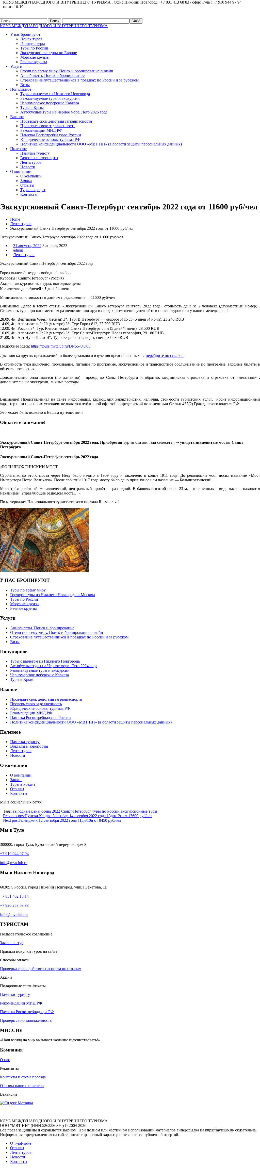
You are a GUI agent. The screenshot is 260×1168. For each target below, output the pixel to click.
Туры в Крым (32, 107)
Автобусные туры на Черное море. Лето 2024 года (53, 666)
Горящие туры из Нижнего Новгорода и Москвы (52, 595)
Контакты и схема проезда (23, 1077)
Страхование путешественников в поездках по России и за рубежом (79, 80)
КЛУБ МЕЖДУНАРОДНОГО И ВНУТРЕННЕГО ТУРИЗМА (54, 26)
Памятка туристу (35, 153)
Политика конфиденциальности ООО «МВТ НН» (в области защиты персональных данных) (101, 144)
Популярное (20, 89)
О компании (20, 171)
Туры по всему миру (28, 590)
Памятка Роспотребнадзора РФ (27, 1012)
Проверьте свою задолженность (47, 126)
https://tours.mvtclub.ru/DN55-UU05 (60, 346)
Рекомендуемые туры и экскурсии (50, 98)
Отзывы (27, 185)
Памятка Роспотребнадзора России (50, 135)
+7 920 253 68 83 (14, 905)
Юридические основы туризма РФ (50, 139)
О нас (5, 1060)
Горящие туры (32, 43)
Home (15, 219)
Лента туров (31, 162)
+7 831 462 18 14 (14, 896)
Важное (17, 116)
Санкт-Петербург (76, 811)
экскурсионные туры (139, 811)
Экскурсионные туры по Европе (48, 53)
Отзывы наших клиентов (22, 1085)
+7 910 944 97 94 (14, 853)
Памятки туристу (15, 994)
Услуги (16, 66)
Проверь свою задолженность (36, 704)
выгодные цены (26, 811)
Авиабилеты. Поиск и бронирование (52, 75)
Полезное (18, 148)
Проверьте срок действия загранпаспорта (56, 121)
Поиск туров (31, 39)
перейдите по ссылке (165, 355)
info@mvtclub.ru (13, 863)
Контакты (28, 194)
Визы (25, 85)
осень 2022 (50, 811)
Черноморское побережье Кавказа (49, 103)
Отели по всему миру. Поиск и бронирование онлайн (66, 71)
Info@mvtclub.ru (14, 914)
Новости (27, 167)
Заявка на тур (11, 943)
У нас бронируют (25, 34)
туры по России (106, 811)
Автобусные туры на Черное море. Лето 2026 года (63, 112)
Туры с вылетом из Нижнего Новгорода (55, 94)
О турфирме (20, 1143)
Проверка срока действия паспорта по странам (40, 968)
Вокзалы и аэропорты (39, 158)
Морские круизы (35, 57)
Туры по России (34, 48)
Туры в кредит (32, 190)
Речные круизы (33, 62)
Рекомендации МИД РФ (41, 130)
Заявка (26, 180)
